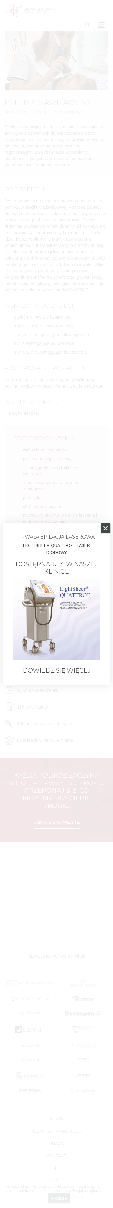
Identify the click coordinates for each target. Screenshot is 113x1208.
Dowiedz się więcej (57, 670)
